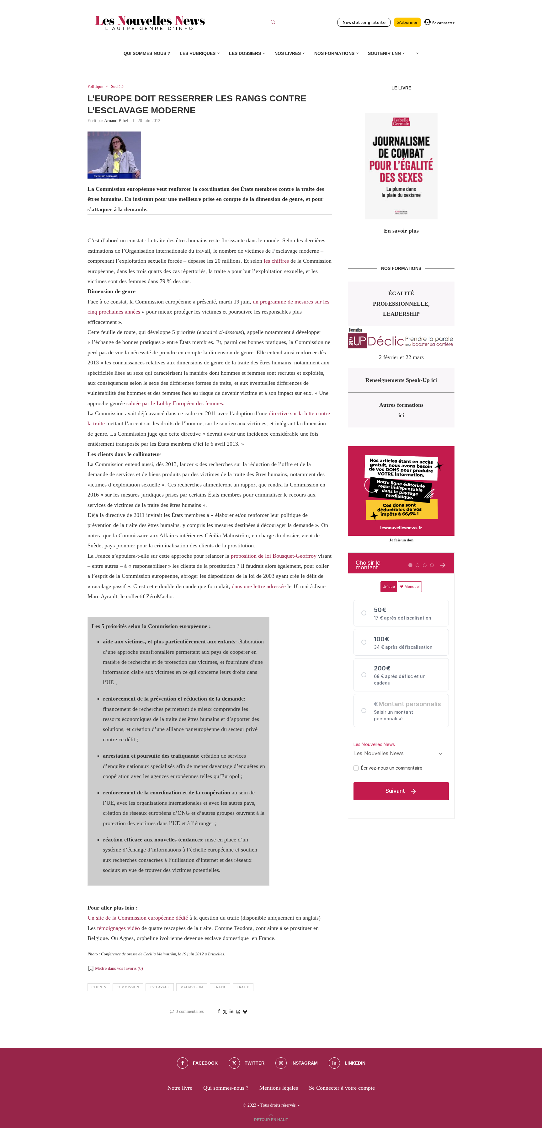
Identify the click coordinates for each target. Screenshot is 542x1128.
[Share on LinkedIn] (231, 1011)
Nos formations (334, 53)
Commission (128, 987)
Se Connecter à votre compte (342, 1088)
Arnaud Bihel (116, 120)
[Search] (273, 23)
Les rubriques (197, 53)
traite (243, 987)
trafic (220, 987)
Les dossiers (245, 53)
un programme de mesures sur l (289, 301)
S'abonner (407, 22)
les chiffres (276, 261)
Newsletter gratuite (364, 22)
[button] (115, 968)
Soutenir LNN (384, 53)
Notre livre (179, 1088)
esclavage (160, 987)
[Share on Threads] (238, 1012)
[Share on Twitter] (225, 1012)
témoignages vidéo (118, 928)
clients (99, 987)
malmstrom (191, 987)
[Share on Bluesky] (245, 1012)
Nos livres (287, 53)
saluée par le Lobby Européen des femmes (174, 403)
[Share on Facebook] (219, 1011)
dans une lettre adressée (259, 586)
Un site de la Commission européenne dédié (138, 918)
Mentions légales (278, 1088)
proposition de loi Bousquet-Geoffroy (273, 556)
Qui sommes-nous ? (147, 53)
